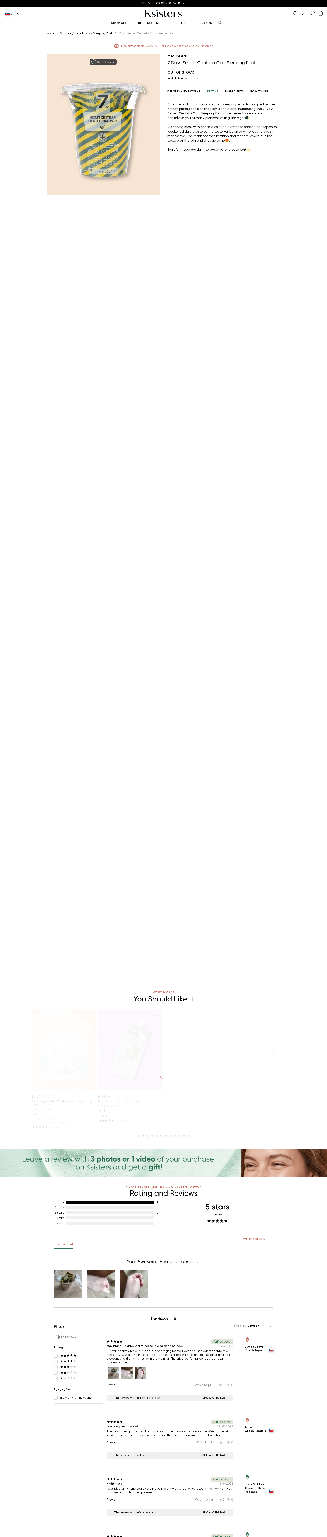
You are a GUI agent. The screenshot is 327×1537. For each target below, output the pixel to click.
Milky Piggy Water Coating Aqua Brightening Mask (62, 1103)
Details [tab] (213, 91)
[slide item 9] (175, 1136)
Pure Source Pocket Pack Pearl (119, 1101)
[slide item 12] (188, 1136)
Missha (104, 1096)
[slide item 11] (184, 1136)
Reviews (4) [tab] (63, 1244)
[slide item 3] (147, 1136)
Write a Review (254, 1239)
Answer (111, 1385)
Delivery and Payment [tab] (184, 91)
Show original (214, 1398)
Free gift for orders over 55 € (164, 3)
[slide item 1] (138, 1136)
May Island (177, 56)
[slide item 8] (170, 1136)
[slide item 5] (156, 1136)
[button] (68, 1284)
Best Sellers (149, 23)
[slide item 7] (165, 1136)
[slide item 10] (179, 1136)
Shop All (119, 23)
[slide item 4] (152, 1136)
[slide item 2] (143, 1136)
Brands (205, 23)
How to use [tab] (259, 91)
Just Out (180, 23)
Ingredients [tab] (234, 91)
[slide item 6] (161, 1136)
